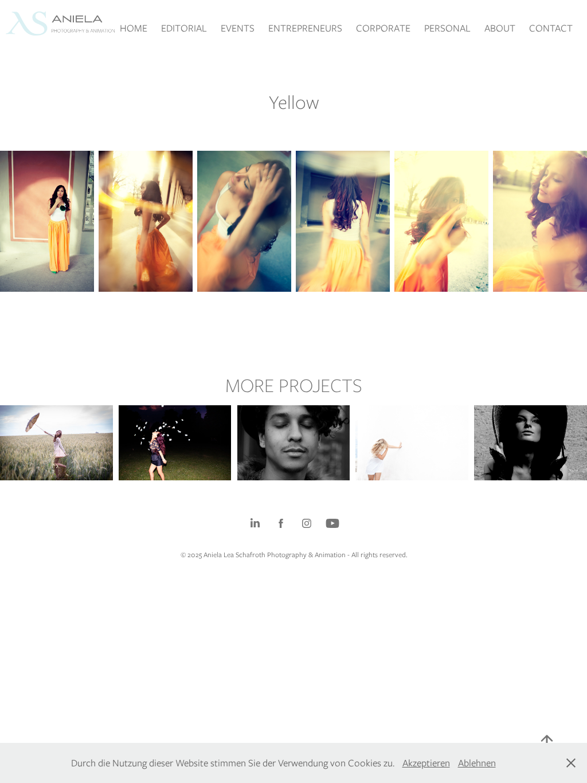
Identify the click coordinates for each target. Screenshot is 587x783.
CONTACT (551, 28)
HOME (133, 28)
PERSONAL (447, 28)
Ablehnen (477, 763)
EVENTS (238, 28)
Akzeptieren (426, 763)
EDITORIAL (184, 28)
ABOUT (499, 28)
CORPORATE (383, 28)
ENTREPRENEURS (305, 28)
